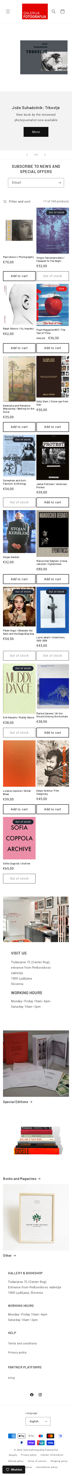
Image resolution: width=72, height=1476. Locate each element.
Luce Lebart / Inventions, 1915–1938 (50, 639)
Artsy (11, 1377)
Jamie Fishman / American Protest (51, 486)
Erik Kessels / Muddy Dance (18, 717)
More (36, 132)
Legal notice (25, 1467)
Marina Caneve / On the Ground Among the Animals (52, 715)
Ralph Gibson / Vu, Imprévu (18, 328)
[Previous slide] (27, 154)
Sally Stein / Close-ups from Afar (52, 403)
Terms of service (37, 1461)
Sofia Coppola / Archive (16, 863)
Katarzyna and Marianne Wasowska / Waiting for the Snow (18, 408)
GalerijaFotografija (34, 1450)
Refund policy (16, 1461)
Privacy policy (17, 1352)
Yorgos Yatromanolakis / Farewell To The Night (50, 259)
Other (7, 1255)
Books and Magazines (19, 1178)
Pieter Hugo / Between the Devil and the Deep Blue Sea (18, 632)
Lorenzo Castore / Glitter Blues (17, 792)
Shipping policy (59, 1461)
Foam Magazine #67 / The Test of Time (50, 331)
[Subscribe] (59, 182)
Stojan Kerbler (11, 557)
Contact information (52, 1455)
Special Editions (15, 1102)
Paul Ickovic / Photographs (18, 256)
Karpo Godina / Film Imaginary (47, 792)
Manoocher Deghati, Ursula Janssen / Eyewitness (51, 562)
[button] (8, 11)
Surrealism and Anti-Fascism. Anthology (15, 482)
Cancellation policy (47, 1467)
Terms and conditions (22, 1343)
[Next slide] (44, 154)
